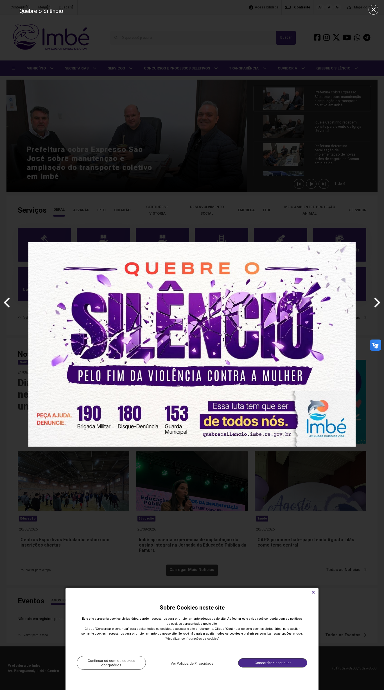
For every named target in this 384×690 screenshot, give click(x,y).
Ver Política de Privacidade (192, 663)
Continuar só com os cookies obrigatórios (111, 662)
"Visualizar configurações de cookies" (192, 638)
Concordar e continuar (273, 663)
